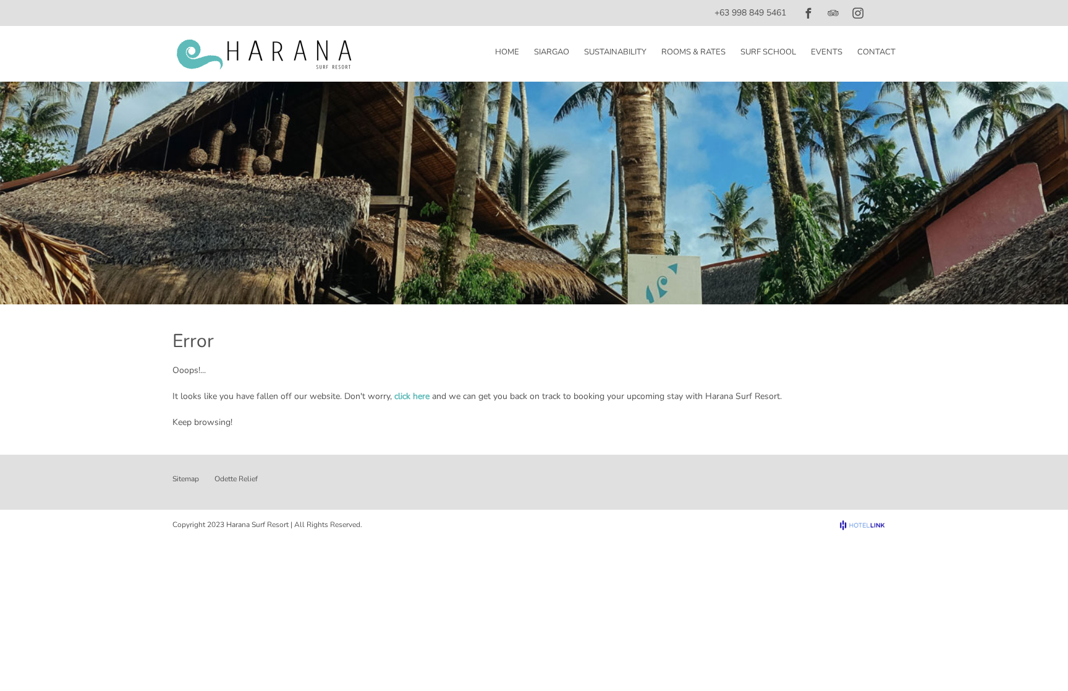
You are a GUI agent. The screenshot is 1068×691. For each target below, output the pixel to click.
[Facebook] (808, 13)
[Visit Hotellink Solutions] (868, 525)
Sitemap (185, 479)
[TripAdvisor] (833, 13)
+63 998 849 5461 (750, 13)
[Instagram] (858, 13)
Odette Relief (236, 479)
